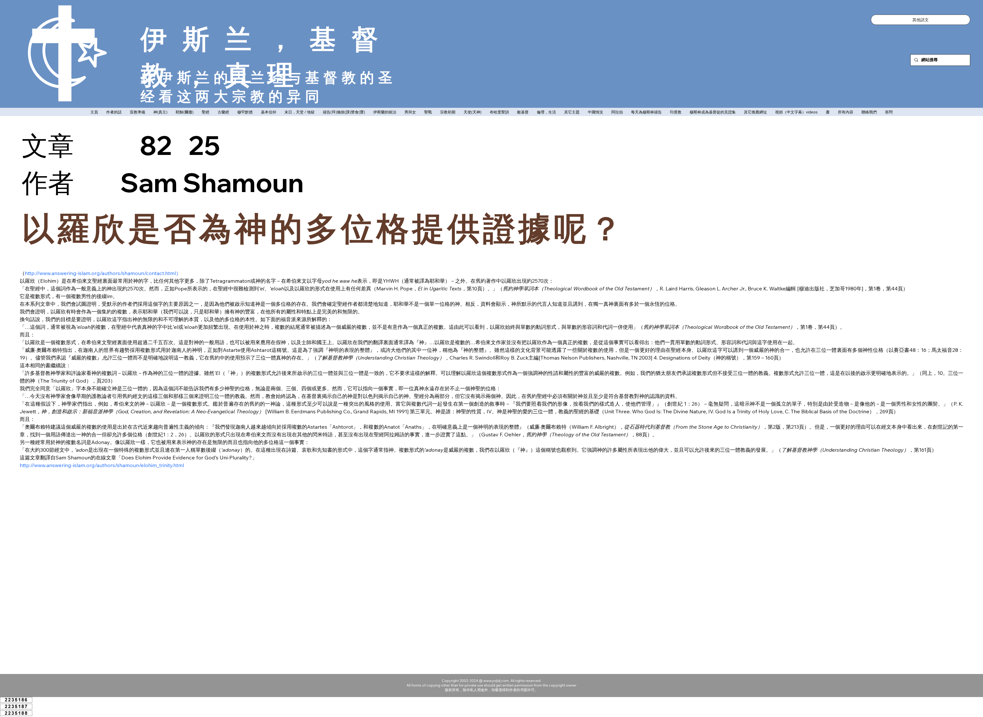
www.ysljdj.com (496, 680)
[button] (920, 20)
